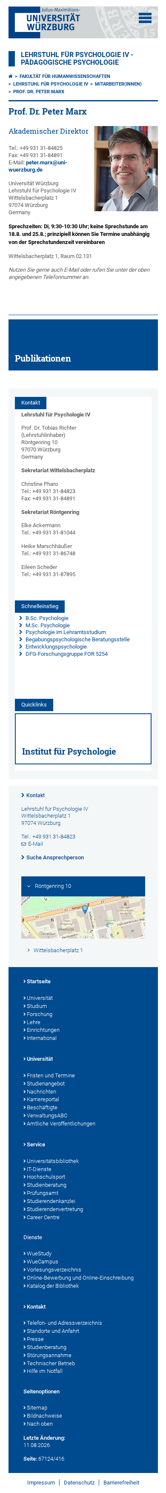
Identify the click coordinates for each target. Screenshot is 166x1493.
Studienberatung (46, 1185)
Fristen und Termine (51, 1075)
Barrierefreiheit (121, 1482)
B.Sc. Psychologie (46, 618)
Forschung (39, 1014)
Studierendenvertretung (55, 1209)
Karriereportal (43, 1099)
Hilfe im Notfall (45, 1371)
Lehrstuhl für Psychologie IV (50, 84)
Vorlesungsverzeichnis (54, 1269)
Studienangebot (46, 1083)
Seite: (30, 1459)
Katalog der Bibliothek (53, 1286)
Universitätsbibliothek (53, 1161)
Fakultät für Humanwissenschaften (65, 76)
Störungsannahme (49, 1355)
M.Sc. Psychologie (47, 625)
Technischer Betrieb (51, 1363)
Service (36, 1144)
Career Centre (43, 1217)
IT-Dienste (39, 1169)
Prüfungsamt (42, 1193)
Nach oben (40, 1424)
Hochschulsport (46, 1177)
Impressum (41, 1482)
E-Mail (35, 844)
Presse (35, 1339)
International (42, 1038)
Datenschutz (79, 1482)
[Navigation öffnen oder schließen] (145, 18)
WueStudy (39, 1253)
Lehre (33, 1022)
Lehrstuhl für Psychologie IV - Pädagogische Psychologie (77, 58)
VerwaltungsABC (47, 1115)
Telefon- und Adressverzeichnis (64, 1323)
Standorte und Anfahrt (53, 1331)
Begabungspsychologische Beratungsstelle (77, 639)
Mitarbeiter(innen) (118, 84)
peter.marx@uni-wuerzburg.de (38, 166)
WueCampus (42, 1261)
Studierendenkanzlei (51, 1201)
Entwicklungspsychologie (55, 646)
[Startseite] (11, 76)
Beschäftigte (42, 1107)
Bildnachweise (44, 1416)
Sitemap (37, 1407)
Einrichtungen (43, 1030)
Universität (40, 998)
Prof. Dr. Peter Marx (38, 92)
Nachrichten (41, 1091)
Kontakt (35, 795)
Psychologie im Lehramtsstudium (65, 632)
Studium (37, 1006)
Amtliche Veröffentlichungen (61, 1123)
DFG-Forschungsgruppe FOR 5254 (67, 654)
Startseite (39, 981)
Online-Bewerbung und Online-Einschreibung (80, 1278)
